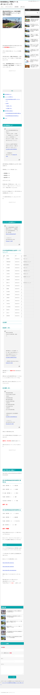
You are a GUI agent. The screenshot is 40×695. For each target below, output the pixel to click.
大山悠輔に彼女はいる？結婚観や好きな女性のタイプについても (34, 50)
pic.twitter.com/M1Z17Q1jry (11, 357)
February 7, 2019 (9, 241)
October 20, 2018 (9, 362)
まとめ (6, 118)
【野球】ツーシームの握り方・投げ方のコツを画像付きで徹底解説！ (34, 35)
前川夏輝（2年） (9, 108)
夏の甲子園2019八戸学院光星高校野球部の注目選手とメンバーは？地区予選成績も (14, 637)
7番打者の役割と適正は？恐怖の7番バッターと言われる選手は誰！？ (34, 61)
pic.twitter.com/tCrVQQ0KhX (11, 149)
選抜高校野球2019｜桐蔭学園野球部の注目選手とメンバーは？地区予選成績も (14, 616)
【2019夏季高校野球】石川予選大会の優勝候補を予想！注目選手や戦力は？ (14, 611)
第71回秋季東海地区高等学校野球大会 (12, 115)
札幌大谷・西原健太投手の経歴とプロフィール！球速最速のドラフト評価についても (14, 622)
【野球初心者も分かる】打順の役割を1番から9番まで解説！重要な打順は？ (34, 20)
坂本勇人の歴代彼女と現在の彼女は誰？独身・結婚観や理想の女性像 (34, 30)
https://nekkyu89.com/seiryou (8, 562)
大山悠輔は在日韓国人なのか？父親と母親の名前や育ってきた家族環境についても (34, 40)
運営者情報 (16, 6)
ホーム (2, 6)
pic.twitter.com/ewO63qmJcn (11, 416)
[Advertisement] (12, 37)
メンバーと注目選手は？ (9, 96)
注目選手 (7, 103)
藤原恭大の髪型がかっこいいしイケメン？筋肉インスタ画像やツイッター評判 (14, 627)
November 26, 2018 (10, 423)
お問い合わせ (22, 6)
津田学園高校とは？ (8, 94)
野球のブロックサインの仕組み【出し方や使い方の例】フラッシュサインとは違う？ (34, 45)
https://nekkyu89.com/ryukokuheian (9, 570)
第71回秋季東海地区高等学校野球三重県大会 (13, 113)
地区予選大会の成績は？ (9, 110)
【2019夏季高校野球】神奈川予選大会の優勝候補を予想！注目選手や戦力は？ (14, 632)
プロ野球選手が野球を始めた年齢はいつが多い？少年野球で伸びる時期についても (34, 66)
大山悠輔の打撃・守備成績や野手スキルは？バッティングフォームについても (34, 55)
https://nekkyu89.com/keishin (8, 566)
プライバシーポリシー (9, 6)
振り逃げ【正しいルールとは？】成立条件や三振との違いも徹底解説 (34, 25)
